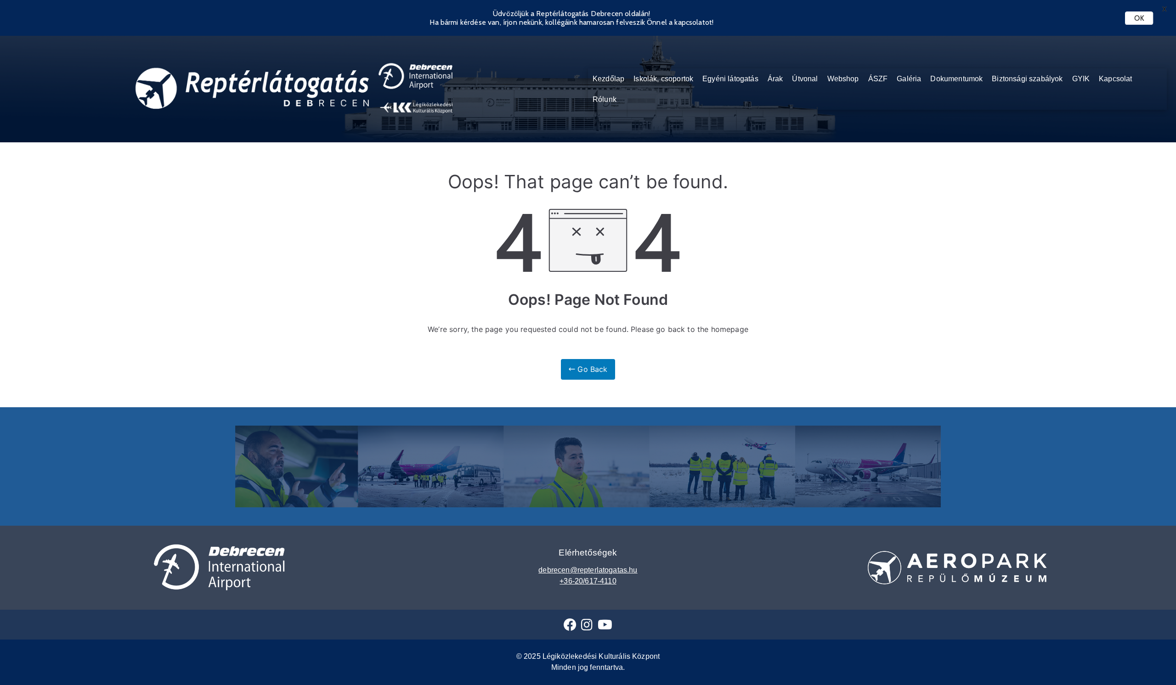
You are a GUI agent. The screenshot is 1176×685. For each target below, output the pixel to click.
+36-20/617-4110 (588, 581)
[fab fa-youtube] (605, 627)
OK (1139, 18)
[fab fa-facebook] (570, 627)
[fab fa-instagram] (587, 627)
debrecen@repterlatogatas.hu (587, 570)
